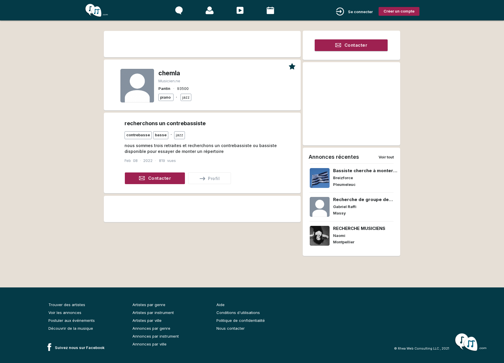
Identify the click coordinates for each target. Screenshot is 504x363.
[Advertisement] (202, 43)
